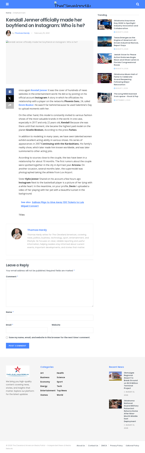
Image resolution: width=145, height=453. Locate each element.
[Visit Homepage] (72, 4)
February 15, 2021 (42, 33)
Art (42, 373)
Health (60, 373)
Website (56, 324)
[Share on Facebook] (10, 91)
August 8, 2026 (121, 68)
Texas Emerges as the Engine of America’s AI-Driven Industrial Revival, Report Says (126, 41)
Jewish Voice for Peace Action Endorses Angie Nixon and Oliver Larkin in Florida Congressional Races (126, 59)
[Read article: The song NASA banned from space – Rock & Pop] (105, 98)
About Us (81, 445)
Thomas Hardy (22, 33)
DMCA (104, 445)
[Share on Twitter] (10, 98)
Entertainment (19, 13)
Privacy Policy (116, 445)
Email (9, 324)
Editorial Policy (132, 445)
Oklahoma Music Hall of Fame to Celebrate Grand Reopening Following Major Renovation (125, 79)
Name (10, 312)
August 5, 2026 (121, 49)
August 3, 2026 (121, 32)
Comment (12, 276)
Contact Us (93, 445)
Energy (43, 386)
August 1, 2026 (121, 88)
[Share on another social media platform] (10, 105)
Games (44, 395)
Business (44, 377)
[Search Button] (137, 4)
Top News (62, 390)
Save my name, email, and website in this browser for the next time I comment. (49, 337)
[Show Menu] (7, 4)
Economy (45, 381)
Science (61, 377)
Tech (59, 386)
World (60, 395)
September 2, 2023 (122, 100)
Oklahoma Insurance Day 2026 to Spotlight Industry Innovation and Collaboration (126, 24)
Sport (60, 381)
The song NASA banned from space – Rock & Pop (126, 95)
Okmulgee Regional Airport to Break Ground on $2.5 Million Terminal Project (131, 380)
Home (8, 13)
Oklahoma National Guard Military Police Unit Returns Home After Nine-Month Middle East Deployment (131, 411)
